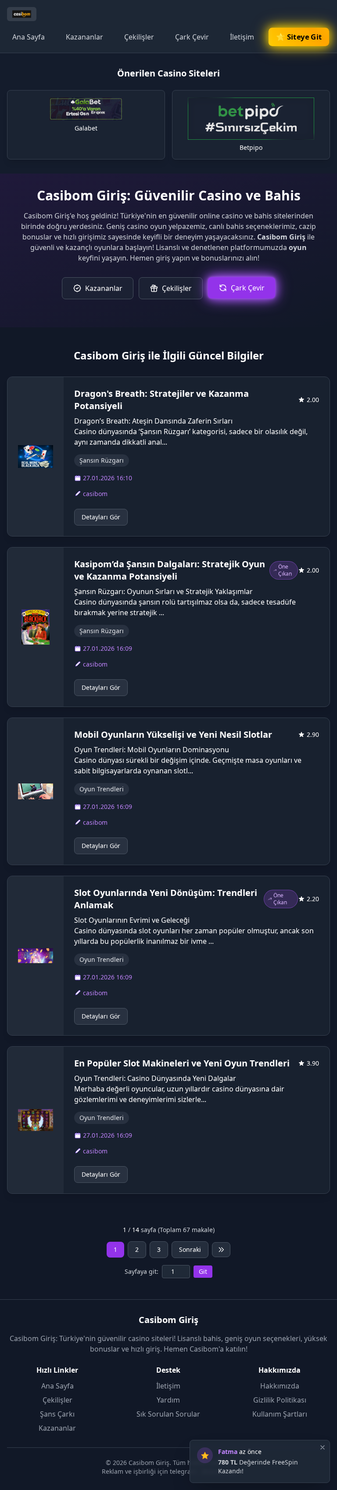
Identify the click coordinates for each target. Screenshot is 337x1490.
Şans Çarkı (57, 1414)
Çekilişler (139, 37)
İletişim (242, 37)
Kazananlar (84, 37)
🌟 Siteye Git (299, 37)
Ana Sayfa (28, 37)
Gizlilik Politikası (279, 1400)
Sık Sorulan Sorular (168, 1414)
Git (203, 1271)
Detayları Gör (101, 517)
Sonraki (190, 1249)
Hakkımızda (279, 1386)
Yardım (168, 1400)
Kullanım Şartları (279, 1414)
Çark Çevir (192, 37)
